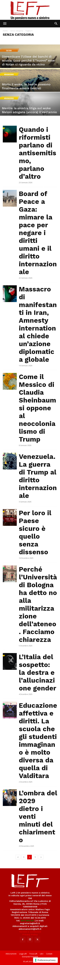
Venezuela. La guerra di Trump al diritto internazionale (38, 476)
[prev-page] (18, 857)
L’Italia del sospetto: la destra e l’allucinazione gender (37, 672)
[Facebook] (22, 939)
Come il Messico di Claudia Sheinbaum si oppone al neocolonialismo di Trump (37, 408)
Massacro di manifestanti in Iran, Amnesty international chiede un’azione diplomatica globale (38, 324)
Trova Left (33, 954)
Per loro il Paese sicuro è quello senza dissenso (35, 532)
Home (5, 31)
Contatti (49, 954)
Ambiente (7, 40)
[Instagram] (30, 939)
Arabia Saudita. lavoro (35, 40)
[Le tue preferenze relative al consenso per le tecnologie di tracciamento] (45, 960)
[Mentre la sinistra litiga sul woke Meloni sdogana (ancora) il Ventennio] (30, 110)
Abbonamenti (11, 954)
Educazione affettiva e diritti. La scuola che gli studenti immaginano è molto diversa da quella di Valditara (38, 740)
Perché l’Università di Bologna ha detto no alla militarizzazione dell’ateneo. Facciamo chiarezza (38, 604)
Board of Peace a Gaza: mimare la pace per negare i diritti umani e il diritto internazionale (38, 233)
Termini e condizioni (30, 931)
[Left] (30, 10)
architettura (50, 40)
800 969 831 (27, 920)
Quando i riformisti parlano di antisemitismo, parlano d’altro (37, 153)
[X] (37, 939)
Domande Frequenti (30, 957)
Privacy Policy (30, 934)
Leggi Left (23, 954)
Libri (41, 954)
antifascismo (19, 40)
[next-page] (41, 857)
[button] (4, 23)
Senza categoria (16, 31)
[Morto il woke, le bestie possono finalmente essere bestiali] (30, 86)
